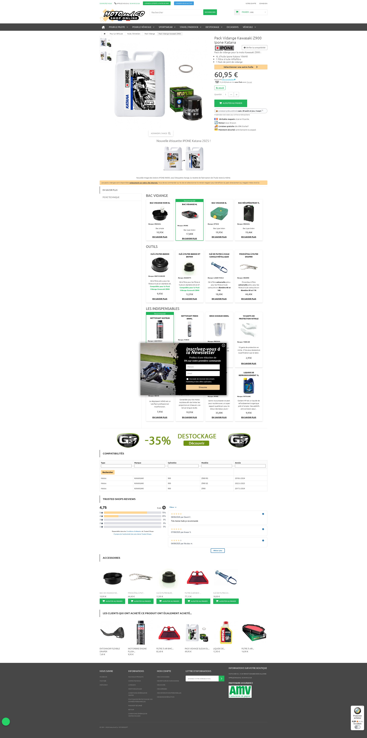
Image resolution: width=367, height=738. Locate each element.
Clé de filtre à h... (221, 592)
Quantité (218, 94)
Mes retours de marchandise (168, 681)
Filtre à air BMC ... (193, 592)
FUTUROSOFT (123, 727)
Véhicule (248, 27)
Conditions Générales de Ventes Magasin (137, 714)
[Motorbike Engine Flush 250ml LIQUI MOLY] (141, 632)
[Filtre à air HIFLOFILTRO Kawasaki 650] (254, 632)
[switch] (357, 727)
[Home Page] (105, 33)
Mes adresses (162, 689)
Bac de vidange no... (109, 592)
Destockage (212, 27)
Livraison (132, 685)
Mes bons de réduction (165, 697)
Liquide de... (219, 648)
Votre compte (251, 3)
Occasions (233, 27)
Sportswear (165, 27)
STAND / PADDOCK (189, 27)
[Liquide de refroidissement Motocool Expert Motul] (226, 632)
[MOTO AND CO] (122, 15)
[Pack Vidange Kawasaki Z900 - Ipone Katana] (106, 42)
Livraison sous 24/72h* (184, 3)
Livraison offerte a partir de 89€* (157, 3)
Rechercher (108, 472)
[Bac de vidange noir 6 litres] (112, 577)
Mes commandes (163, 677)
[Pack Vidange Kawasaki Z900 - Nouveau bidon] (183, 159)
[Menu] (362, 707)
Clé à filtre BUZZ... (164, 592)
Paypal (249, 82)
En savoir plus (110, 189)
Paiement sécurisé (135, 705)
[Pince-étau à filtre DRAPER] (141, 577)
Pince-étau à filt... (136, 592)
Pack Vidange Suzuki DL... (197, 648)
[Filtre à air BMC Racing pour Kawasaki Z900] (169, 632)
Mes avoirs (161, 685)
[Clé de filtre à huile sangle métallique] (226, 577)
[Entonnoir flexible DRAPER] (112, 632)
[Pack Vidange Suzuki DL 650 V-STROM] (197, 632)
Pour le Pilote (117, 27)
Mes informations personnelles (169, 693)
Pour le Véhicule (141, 27)
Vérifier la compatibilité (255, 47)
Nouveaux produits (135, 677)
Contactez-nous (106, 3)
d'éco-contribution (228, 79)
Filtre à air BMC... (164, 648)
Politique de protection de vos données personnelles (140, 700)
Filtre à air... (248, 648)
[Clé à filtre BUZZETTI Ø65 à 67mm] (169, 577)
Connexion (263, 3)
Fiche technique (111, 197)
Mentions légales (135, 689)
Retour (131, 709)
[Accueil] (103, 27)
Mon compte (164, 671)
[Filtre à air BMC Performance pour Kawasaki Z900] (197, 577)
